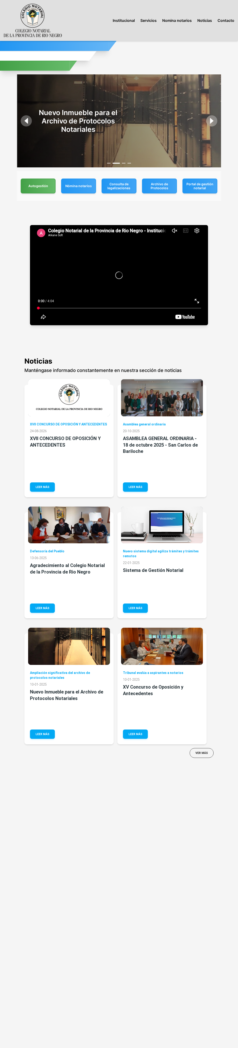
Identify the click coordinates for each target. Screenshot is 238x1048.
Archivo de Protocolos (159, 186)
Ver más (201, 753)
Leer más (42, 487)
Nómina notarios (78, 186)
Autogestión (38, 186)
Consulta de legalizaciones (118, 186)
